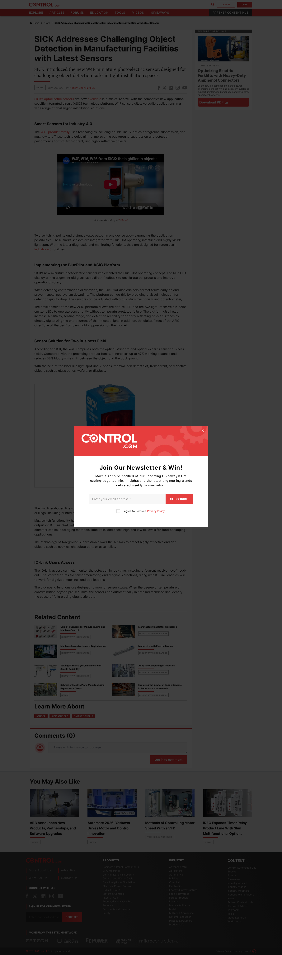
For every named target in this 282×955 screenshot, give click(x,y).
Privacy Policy (156, 510)
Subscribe (179, 499)
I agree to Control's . (144, 510)
